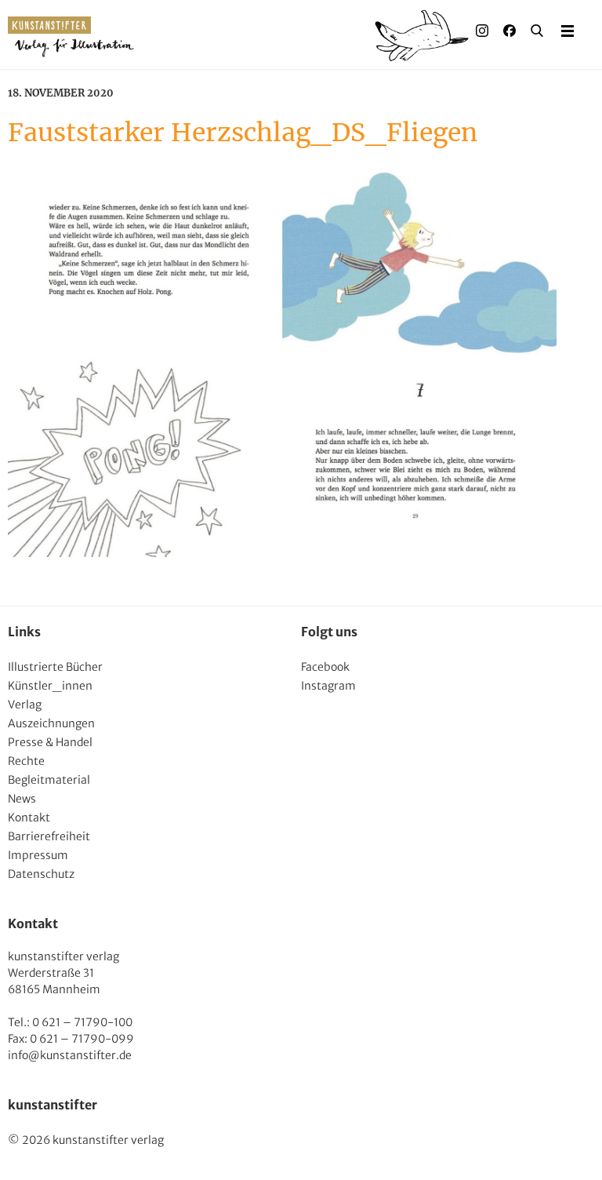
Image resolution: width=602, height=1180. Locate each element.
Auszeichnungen (51, 723)
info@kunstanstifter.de (70, 1055)
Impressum (38, 855)
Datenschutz (41, 874)
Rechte (26, 761)
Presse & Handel (50, 742)
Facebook (325, 667)
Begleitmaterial (49, 780)
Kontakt (29, 817)
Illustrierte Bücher (55, 667)
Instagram (328, 686)
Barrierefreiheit (49, 836)
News (22, 799)
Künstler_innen (50, 686)
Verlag (25, 704)
